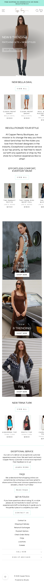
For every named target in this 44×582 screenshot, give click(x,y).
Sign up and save (21, 557)
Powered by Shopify (22, 580)
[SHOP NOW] (22, 309)
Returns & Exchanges (22, 527)
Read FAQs (22, 490)
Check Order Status (22, 535)
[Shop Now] (22, 250)
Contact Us (22, 513)
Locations (22, 542)
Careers (22, 545)
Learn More (22, 467)
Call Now (21, 551)
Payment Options (22, 531)
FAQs (22, 538)
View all (22, 89)
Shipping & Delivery (22, 524)
